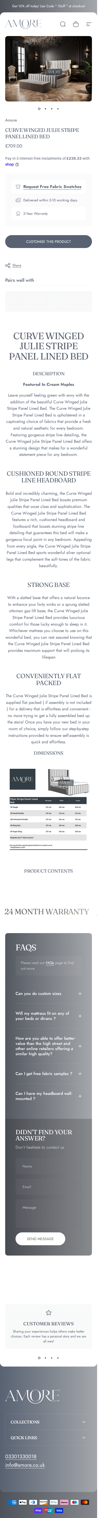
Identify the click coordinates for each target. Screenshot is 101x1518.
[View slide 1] (39, 1358)
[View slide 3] (52, 1358)
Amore (11, 120)
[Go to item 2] (45, 109)
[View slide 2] (45, 1358)
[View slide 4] (58, 1358)
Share (16, 265)
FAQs (50, 962)
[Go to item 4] (58, 109)
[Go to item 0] (39, 109)
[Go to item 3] (52, 109)
